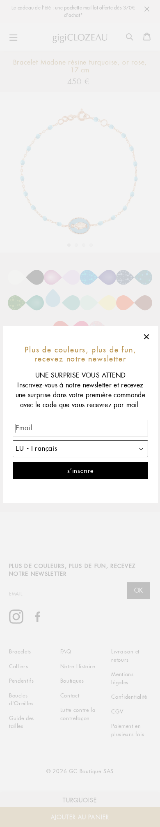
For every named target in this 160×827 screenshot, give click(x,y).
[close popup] (147, 337)
